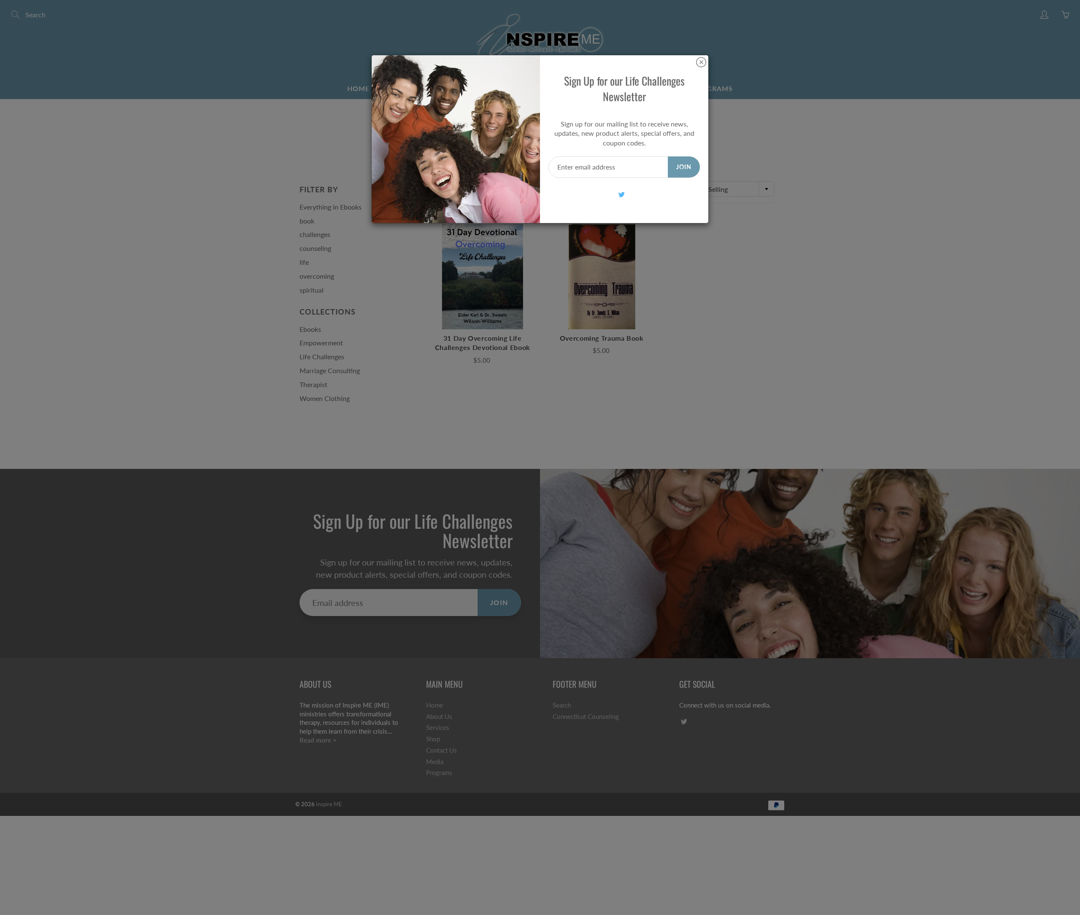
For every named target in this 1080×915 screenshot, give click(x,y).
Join (683, 166)
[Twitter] (621, 194)
